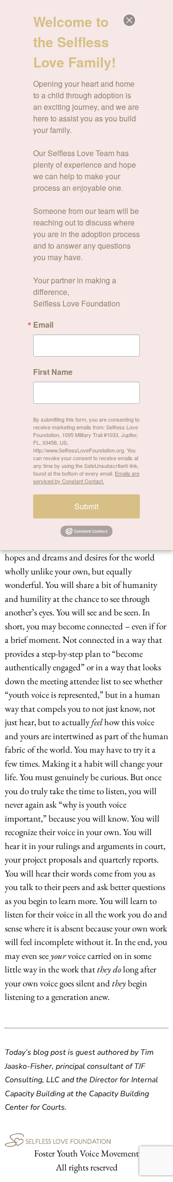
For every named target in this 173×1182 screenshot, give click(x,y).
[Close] (129, 20)
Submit (86, 506)
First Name (53, 372)
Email (43, 325)
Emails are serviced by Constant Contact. (86, 477)
